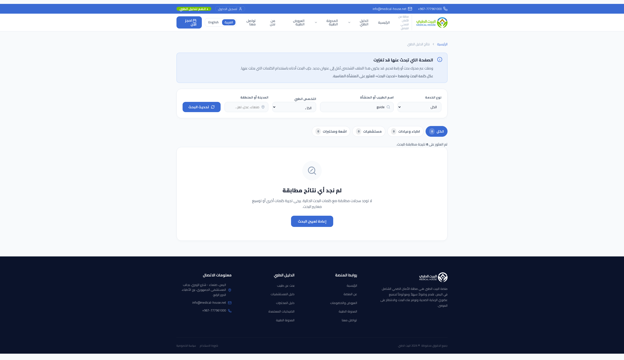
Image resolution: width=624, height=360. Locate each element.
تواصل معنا (251, 22)
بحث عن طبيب (285, 285)
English (213, 22)
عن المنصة (350, 294)
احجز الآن (190, 22)
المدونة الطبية (348, 311)
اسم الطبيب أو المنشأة (377, 97)
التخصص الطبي (305, 99)
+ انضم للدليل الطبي (193, 9)
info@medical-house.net (389, 9)
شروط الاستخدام (209, 345)
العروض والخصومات (343, 303)
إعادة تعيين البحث (312, 221)
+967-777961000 (214, 310)
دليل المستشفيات (282, 294)
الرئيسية (384, 22)
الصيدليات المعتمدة (281, 311)
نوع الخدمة (433, 97)
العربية (228, 22)
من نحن (272, 22)
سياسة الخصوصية (186, 345)
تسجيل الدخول (227, 8)
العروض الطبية (298, 22)
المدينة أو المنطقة (254, 97)
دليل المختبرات (285, 303)
